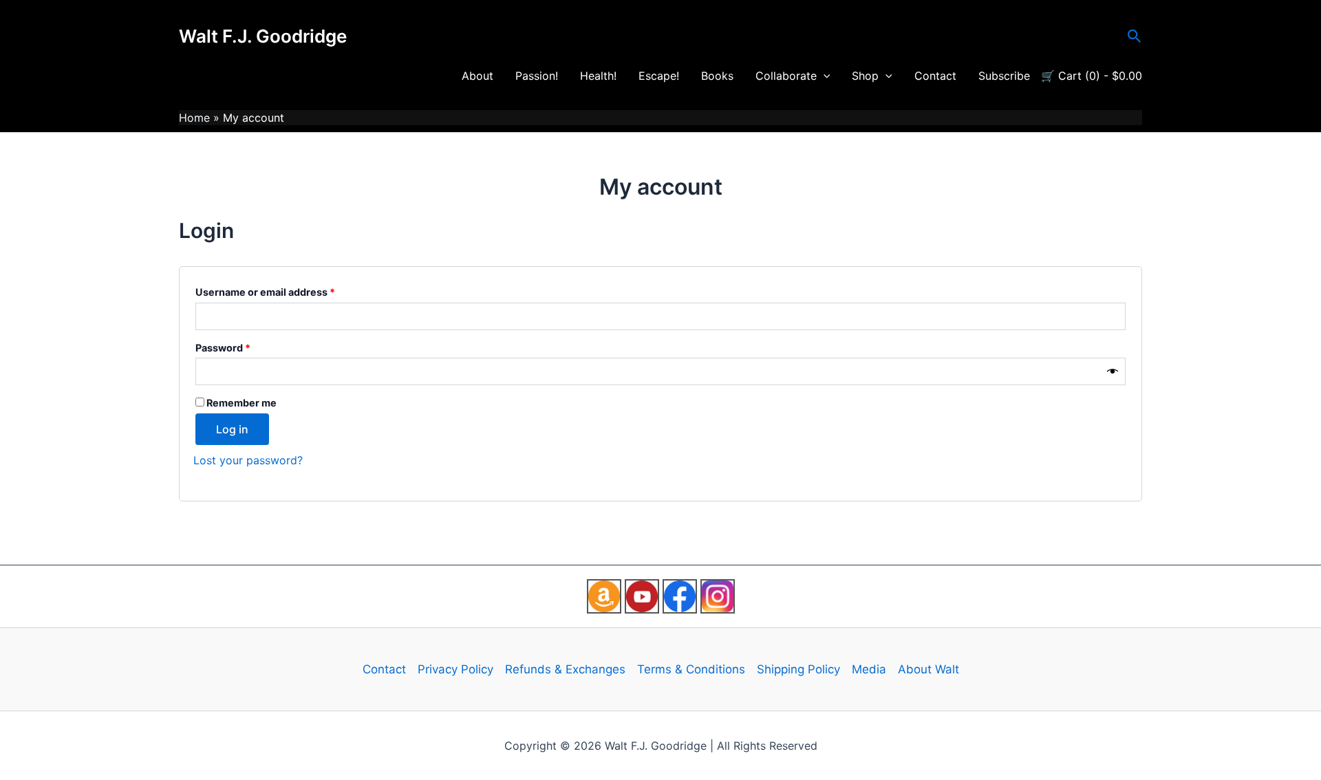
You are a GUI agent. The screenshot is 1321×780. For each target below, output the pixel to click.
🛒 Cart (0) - (1091, 76)
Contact (935, 76)
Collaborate (786, 76)
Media (869, 669)
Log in (232, 429)
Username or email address (286, 290)
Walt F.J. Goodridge (263, 36)
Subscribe (1004, 76)
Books (717, 76)
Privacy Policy (455, 669)
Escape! (658, 76)
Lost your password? (248, 460)
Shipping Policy (798, 669)
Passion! (536, 76)
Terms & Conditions (691, 669)
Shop (865, 76)
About (477, 76)
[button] (1134, 36)
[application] (823, 75)
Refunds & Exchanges (565, 669)
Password (244, 346)
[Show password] (1112, 372)
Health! (598, 76)
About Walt (928, 669)
